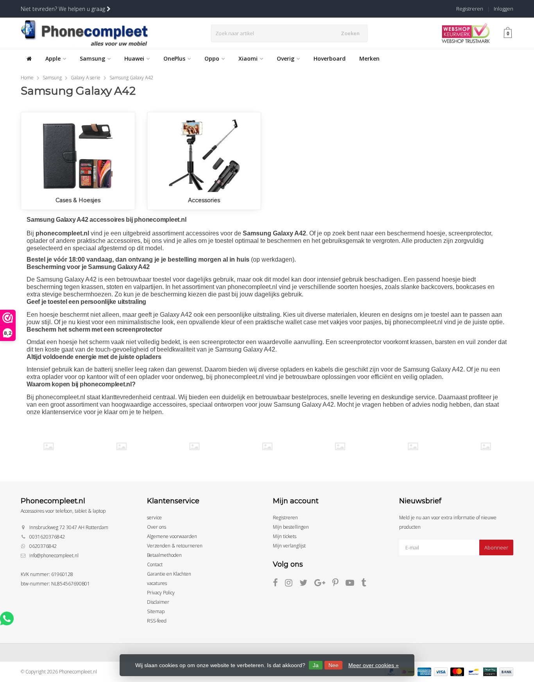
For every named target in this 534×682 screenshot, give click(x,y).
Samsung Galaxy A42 (131, 77)
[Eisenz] (121, 446)
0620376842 (43, 546)
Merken (369, 58)
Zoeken (350, 33)
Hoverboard (330, 58)
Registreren (469, 8)
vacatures (157, 583)
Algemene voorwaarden (172, 536)
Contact (155, 564)
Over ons (156, 527)
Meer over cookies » (373, 665)
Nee (333, 665)
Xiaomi (248, 58)
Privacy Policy (161, 592)
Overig (285, 58)
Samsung (92, 58)
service (154, 517)
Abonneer (496, 547)
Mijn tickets (284, 536)
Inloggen (503, 8)
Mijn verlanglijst (289, 545)
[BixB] (48, 446)
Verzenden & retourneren (174, 545)
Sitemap (156, 611)
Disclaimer (158, 602)
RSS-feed (157, 620)
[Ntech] (339, 446)
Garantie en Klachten (169, 574)
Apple (53, 58)
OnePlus (174, 58)
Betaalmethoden (164, 555)
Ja (316, 665)
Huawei (134, 58)
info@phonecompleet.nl (54, 555)
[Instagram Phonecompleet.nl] (292, 584)
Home (27, 77)
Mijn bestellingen (291, 527)
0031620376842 (47, 536)
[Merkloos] (267, 446)
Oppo (211, 58)
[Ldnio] (194, 446)
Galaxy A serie (85, 77)
